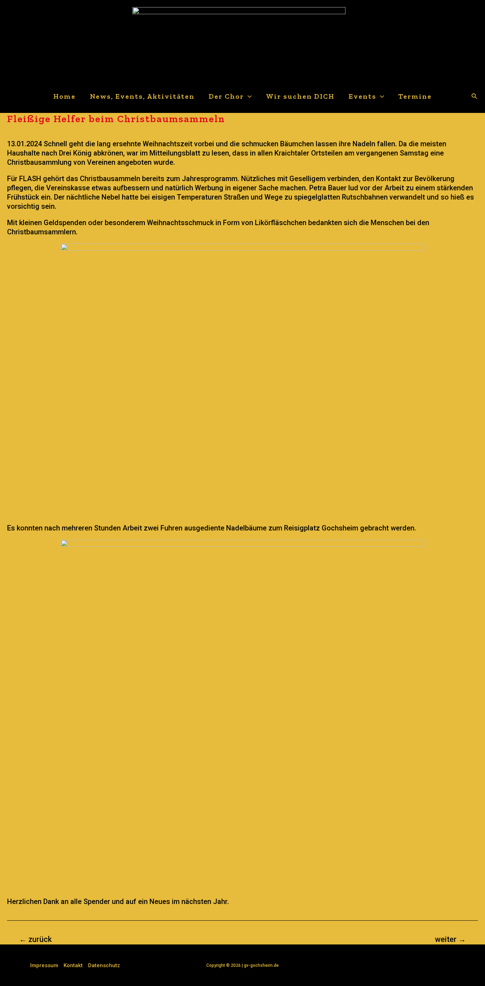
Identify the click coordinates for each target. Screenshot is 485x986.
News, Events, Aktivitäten (142, 96)
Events (362, 96)
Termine (415, 96)
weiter (450, 939)
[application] (248, 96)
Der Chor (226, 96)
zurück (35, 939)
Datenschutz (104, 965)
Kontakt (73, 965)
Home (64, 96)
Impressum (44, 965)
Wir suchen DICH (300, 96)
